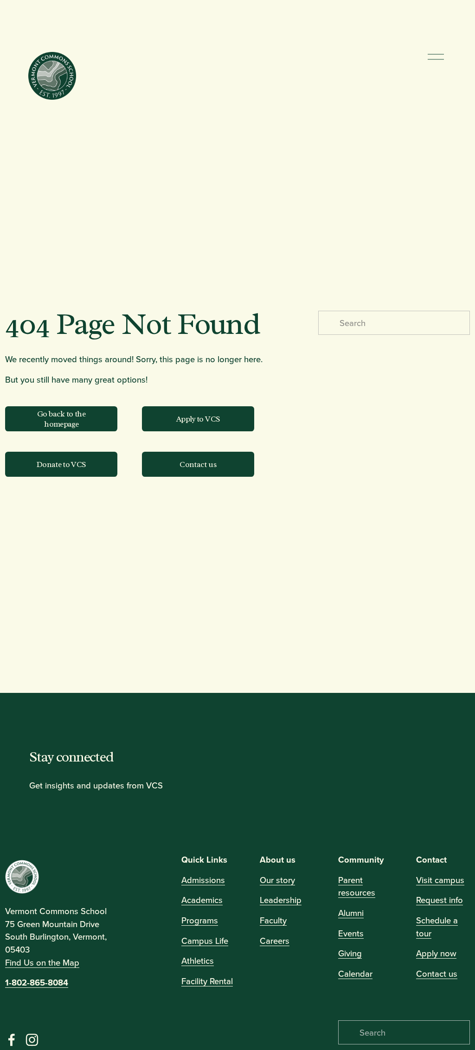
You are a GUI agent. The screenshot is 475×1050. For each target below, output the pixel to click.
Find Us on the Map (42, 962)
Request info (439, 900)
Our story (277, 879)
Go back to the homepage (61, 419)
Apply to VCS (198, 419)
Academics (202, 900)
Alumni (351, 913)
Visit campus (440, 879)
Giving (350, 953)
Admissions (203, 879)
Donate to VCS (61, 464)
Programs (199, 920)
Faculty (273, 920)
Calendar (355, 973)
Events (351, 933)
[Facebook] (11, 1039)
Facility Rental (207, 981)
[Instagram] (32, 1039)
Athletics (197, 960)
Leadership (281, 900)
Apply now (436, 953)
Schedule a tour (437, 926)
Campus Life (204, 940)
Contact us (198, 464)
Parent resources (356, 885)
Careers (274, 940)
